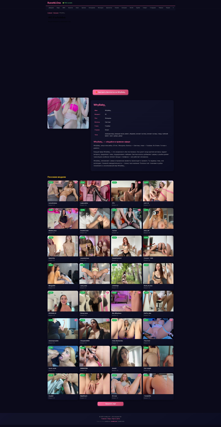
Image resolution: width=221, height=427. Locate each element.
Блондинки (92, 7)
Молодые (100, 7)
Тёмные (161, 7)
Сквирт (145, 7)
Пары (58, 7)
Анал (77, 7)
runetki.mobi (121, 421)
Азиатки (70, 7)
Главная (49, 12)
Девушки (51, 7)
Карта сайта (116, 418)
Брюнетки (109, 7)
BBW (64, 7)
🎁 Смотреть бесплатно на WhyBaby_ (110, 92)
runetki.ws (107, 421)
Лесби (131, 7)
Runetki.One (54, 2)
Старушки (153, 7)
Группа (138, 7)
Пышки (168, 7)
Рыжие (117, 7)
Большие (124, 7)
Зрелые (84, 7)
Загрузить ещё (110, 404)
